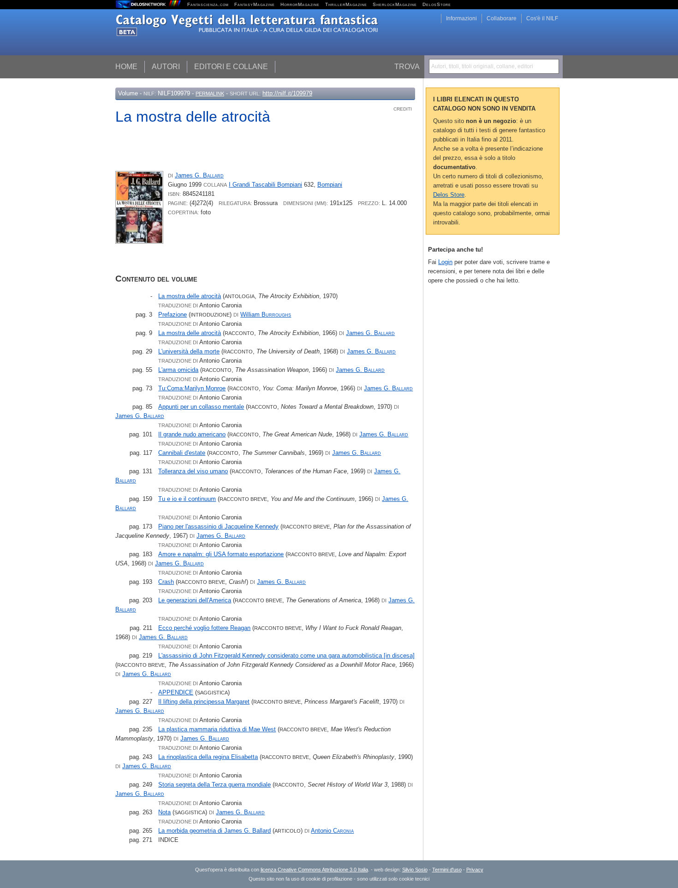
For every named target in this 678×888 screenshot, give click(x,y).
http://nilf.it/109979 (287, 93)
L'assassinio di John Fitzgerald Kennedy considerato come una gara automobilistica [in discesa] (286, 655)
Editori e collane (231, 67)
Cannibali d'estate (181, 452)
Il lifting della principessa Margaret (204, 701)
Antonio (332, 830)
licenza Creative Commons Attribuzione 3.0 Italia (314, 869)
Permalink (210, 93)
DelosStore (436, 4)
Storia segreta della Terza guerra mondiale (214, 784)
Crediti (402, 109)
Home (126, 67)
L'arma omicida (178, 369)
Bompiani (329, 184)
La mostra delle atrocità (189, 296)
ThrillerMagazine (346, 4)
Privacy (474, 869)
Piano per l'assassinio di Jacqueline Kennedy (218, 526)
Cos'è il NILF (542, 18)
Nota (164, 812)
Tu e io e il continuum (187, 498)
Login (445, 262)
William (265, 314)
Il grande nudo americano (192, 434)
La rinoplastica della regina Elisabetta (208, 756)
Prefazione (172, 314)
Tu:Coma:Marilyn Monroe (192, 388)
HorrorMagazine (300, 4)
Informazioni (461, 18)
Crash (166, 581)
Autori (166, 67)
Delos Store (448, 194)
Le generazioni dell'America (194, 600)
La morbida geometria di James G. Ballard (214, 830)
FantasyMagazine (254, 4)
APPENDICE (175, 692)
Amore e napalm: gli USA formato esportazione (221, 554)
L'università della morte (189, 351)
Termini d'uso (447, 869)
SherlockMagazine (395, 4)
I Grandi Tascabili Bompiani (265, 184)
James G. (199, 175)
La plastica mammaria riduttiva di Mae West (217, 729)
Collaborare (502, 18)
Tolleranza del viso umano (193, 471)
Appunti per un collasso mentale (201, 406)
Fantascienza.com (208, 4)
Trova (407, 67)
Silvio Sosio (415, 869)
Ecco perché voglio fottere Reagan (204, 627)
